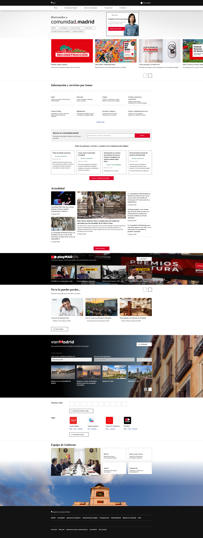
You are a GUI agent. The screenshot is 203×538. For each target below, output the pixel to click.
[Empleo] (114, 98)
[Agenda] (124, 468)
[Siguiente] (150, 75)
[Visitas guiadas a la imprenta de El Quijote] (136, 310)
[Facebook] (53, 523)
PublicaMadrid (116, 518)
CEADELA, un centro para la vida (61, 281)
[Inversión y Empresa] (114, 112)
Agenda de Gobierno (78, 31)
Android (80, 429)
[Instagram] (58, 523)
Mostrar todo (100, 122)
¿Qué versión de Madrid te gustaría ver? (63, 356)
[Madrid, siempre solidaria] (72, 54)
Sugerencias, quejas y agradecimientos (77, 529)
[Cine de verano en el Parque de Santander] (101, 310)
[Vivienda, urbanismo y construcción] (140, 98)
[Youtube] (67, 523)
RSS (139, 518)
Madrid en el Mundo (129, 518)
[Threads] (96, 523)
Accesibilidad (93, 529)
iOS (75, 429)
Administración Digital (90, 518)
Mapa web (61, 529)
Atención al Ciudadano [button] (90, 8)
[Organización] (150, 468)
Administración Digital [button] (71, 8)
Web (71, 429)
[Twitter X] (63, 523)
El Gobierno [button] (123, 8)
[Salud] (63, 98)
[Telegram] (91, 523)
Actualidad (61, 518)
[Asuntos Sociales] (63, 112)
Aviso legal (54, 529)
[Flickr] (86, 523)
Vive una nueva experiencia (102, 356)
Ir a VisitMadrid (142, 344)
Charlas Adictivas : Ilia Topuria (138, 281)
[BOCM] (124, 454)
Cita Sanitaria (64, 28)
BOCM (53, 28)
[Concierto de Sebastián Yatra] (67, 310)
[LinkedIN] (72, 523)
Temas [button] (56, 8)
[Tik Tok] (82, 523)
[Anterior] (145, 75)
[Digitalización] (89, 112)
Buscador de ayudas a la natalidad (60, 31)
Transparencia (104, 518)
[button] (116, 29)
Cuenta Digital (147, 2)
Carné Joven (89, 28)
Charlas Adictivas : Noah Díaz (86, 281)
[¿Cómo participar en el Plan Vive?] (160, 54)
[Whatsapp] (77, 523)
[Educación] (89, 98)
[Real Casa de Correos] (150, 454)
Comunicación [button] (108, 8)
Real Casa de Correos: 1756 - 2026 (113, 281)
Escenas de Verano (75, 28)
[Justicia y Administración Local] (140, 112)
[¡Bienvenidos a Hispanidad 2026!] (116, 54)
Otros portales (103, 529)
